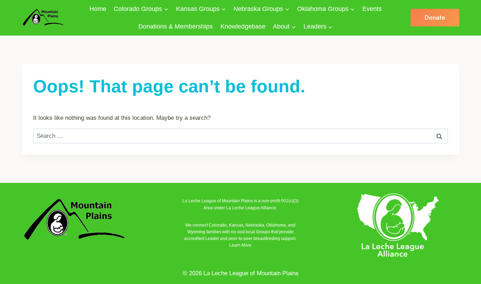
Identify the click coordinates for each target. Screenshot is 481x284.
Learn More (240, 245)
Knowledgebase (243, 26)
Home (97, 8)
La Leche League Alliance (251, 207)
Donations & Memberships (175, 26)
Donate (435, 17)
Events (372, 8)
